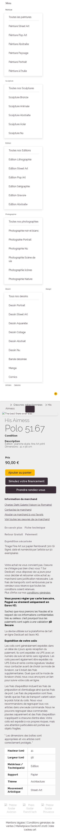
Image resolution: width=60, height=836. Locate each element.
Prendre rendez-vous (30, 489)
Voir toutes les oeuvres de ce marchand (27, 519)
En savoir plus (13, 527)
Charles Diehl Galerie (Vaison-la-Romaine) (28, 504)
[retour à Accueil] (7, 404)
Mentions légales (15, 822)
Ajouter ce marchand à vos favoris (24, 514)
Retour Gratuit (14, 534)
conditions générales (38, 592)
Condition (11, 436)
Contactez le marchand (18, 509)
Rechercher (48, 395)
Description (12, 441)
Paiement (31, 534)
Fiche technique (35, 527)
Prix (7, 457)
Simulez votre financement (26, 481)
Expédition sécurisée (18, 541)
